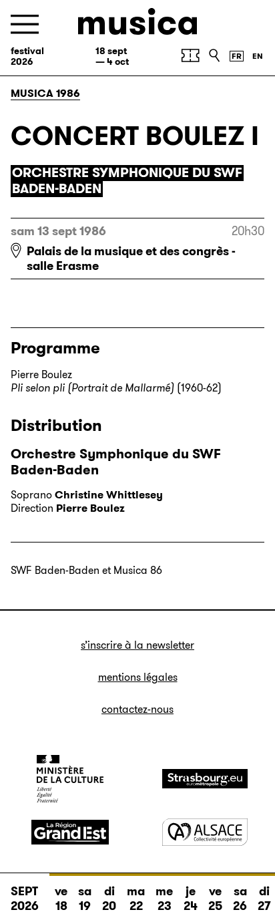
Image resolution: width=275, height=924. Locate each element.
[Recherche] (214, 55)
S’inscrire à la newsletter (137, 645)
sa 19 (84, 899)
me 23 (164, 899)
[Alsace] (205, 832)
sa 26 (240, 899)
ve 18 (61, 899)
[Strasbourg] (205, 778)
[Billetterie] (190, 55)
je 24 (191, 899)
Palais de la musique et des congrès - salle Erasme (131, 259)
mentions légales (138, 677)
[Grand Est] (70, 832)
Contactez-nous (137, 709)
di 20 (109, 899)
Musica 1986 (45, 93)
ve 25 (215, 899)
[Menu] (25, 24)
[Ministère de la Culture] (70, 778)
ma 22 (136, 899)
